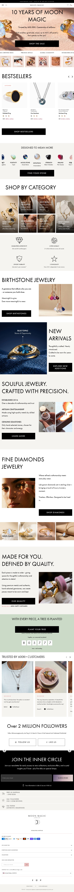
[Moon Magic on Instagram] (37, 880)
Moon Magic (44, 886)
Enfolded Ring (7, 113)
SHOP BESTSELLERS (23, 131)
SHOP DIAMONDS (55, 512)
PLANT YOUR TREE (37, 629)
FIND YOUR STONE (37, 173)
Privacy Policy (30, 886)
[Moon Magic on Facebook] (33, 880)
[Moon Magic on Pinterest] (41, 880)
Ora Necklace (35, 113)
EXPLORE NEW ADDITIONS (60, 367)
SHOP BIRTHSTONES (16, 313)
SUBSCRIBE (63, 778)
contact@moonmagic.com (15, 869)
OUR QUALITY (18, 601)
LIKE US (52, 742)
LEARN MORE (18, 436)
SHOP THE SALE (37, 43)
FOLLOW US (24, 742)
